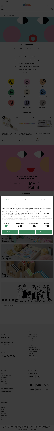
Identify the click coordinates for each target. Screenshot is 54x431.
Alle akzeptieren (44, 232)
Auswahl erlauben (27, 232)
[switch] (20, 226)
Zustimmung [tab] (9, 199)
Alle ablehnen (10, 232)
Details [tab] (27, 199)
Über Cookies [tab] (44, 199)
